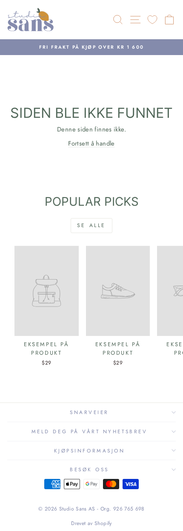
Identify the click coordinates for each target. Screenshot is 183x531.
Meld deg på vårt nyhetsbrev (89, 431)
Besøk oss (89, 469)
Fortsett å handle (91, 143)
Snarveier (89, 412)
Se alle (91, 225)
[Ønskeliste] (152, 20)
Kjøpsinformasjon (89, 450)
